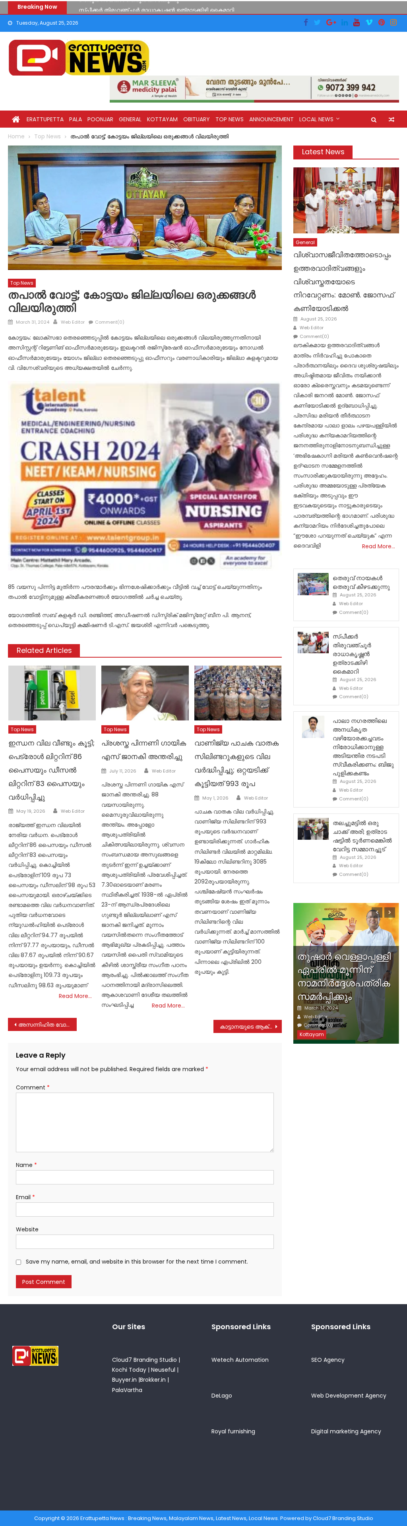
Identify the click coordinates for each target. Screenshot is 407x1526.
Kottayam (162, 119)
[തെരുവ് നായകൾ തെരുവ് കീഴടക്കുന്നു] (313, 584)
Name (26, 1165)
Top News (229, 119)
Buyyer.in (124, 1380)
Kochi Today (129, 1370)
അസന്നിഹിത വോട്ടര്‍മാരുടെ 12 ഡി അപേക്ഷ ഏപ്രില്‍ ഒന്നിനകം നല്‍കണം (47, 1025)
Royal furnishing (233, 1431)
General (130, 119)
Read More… (75, 996)
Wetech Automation (240, 1360)
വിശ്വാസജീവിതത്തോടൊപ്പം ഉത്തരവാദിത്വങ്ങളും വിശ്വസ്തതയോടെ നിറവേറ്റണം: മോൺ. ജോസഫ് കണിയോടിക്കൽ (343, 281)
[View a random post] (391, 120)
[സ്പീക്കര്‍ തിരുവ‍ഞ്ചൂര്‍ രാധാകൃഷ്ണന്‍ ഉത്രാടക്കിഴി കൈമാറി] (313, 642)
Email (25, 1197)
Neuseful (163, 1370)
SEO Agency (328, 1360)
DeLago (221, 1396)
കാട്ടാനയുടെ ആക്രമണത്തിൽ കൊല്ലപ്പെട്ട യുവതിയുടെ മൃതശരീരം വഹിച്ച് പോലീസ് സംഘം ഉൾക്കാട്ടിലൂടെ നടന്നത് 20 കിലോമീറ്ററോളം (251, 1027)
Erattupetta (45, 119)
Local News (316, 119)
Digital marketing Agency (346, 1431)
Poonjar (100, 119)
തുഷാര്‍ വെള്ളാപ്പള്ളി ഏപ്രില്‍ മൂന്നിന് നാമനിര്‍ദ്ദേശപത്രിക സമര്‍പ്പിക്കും (344, 976)
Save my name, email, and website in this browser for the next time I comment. (137, 1262)
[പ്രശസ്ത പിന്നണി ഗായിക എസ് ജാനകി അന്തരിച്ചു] (145, 693)
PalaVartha (127, 1390)
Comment (33, 1087)
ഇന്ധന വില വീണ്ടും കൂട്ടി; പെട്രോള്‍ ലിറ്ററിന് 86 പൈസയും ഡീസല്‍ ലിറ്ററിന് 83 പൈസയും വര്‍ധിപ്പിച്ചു (51, 770)
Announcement (271, 119)
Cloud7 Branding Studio (144, 1360)
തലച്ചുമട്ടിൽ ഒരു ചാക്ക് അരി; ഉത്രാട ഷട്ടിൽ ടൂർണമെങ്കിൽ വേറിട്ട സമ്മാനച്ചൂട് (362, 836)
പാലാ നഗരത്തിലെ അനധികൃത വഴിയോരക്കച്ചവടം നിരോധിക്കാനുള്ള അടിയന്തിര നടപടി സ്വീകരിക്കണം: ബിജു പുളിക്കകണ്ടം (363, 746)
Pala (75, 119)
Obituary (196, 119)
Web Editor (73, 322)
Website (27, 1229)
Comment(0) (109, 322)
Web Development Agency (348, 1396)
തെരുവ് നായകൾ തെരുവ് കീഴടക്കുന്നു (361, 582)
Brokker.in (153, 1380)
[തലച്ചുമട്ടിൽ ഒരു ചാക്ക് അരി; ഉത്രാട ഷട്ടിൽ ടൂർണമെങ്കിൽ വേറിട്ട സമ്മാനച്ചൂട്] (313, 829)
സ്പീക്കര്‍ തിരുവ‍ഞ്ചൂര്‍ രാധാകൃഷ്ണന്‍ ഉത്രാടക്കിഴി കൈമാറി (156, 6)
